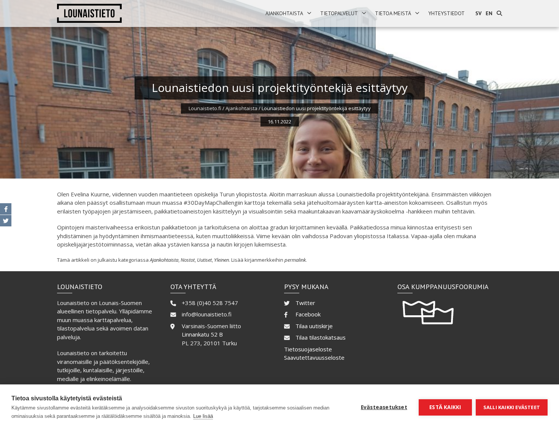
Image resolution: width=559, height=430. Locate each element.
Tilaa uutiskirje (314, 326)
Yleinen (221, 259)
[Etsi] (499, 13)
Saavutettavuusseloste (314, 357)
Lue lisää (203, 416)
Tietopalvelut (339, 13)
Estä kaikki (445, 407)
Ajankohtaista (284, 13)
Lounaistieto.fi (205, 108)
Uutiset (204, 259)
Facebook (308, 314)
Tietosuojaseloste (308, 349)
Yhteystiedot (446, 13)
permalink (295, 259)
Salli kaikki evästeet (511, 407)
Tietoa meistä (393, 13)
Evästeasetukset (384, 407)
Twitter (305, 303)
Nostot (188, 259)
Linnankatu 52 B (202, 334)
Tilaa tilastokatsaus (320, 337)
